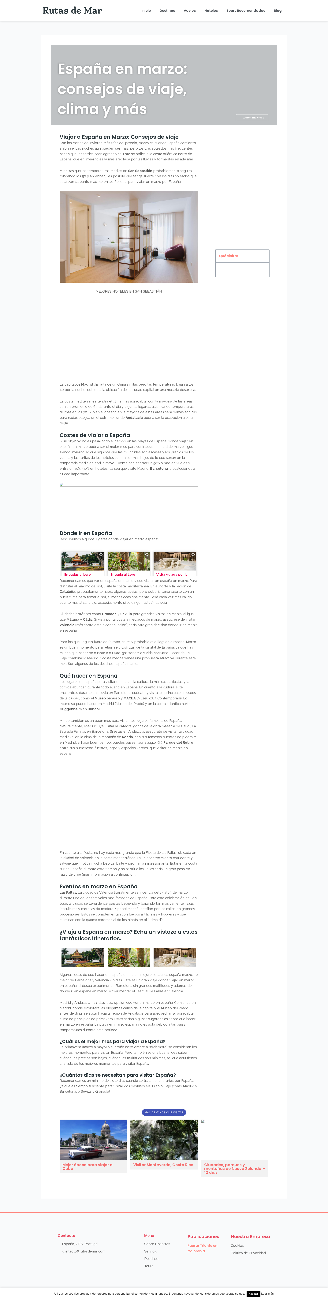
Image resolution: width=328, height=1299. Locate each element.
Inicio (146, 10)
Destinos (167, 10)
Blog (278, 10)
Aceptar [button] (253, 1293)
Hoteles (211, 10)
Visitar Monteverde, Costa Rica (163, 1164)
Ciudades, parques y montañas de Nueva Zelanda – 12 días (234, 1168)
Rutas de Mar (72, 11)
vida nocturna (157, 653)
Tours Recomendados (245, 10)
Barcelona (159, 468)
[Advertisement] (242, 189)
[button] (264, 256)
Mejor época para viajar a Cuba (87, 1166)
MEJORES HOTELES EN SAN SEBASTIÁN (129, 291)
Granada (109, 614)
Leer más (267, 1293)
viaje (92, 603)
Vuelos (190, 10)
